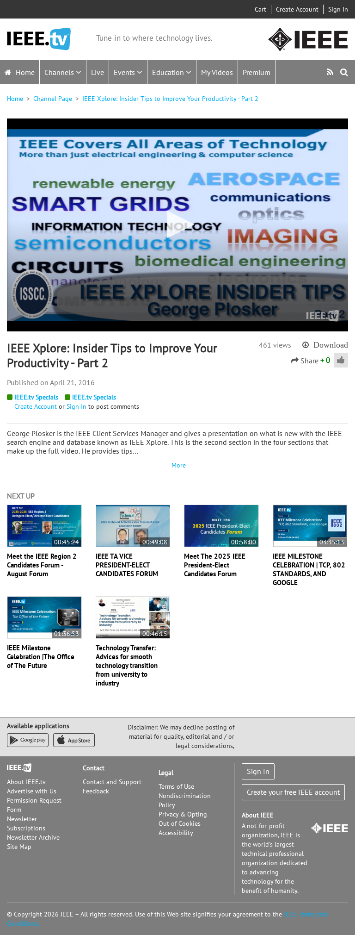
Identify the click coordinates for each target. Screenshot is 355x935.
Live (97, 72)
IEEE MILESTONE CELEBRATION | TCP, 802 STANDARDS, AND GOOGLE (309, 569)
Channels (60, 72)
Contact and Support (112, 782)
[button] (177, 224)
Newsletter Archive (33, 837)
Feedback (96, 791)
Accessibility (176, 833)
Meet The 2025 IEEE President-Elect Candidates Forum (214, 565)
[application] (177, 224)
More (177, 465)
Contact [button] (93, 768)
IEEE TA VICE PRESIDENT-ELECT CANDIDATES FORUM (127, 565)
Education (169, 72)
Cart (260, 9)
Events (125, 72)
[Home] (39, 39)
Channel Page (52, 98)
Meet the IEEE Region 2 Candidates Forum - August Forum (42, 565)
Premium (256, 72)
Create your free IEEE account (293, 792)
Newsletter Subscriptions (26, 823)
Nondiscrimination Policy (185, 800)
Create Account (297, 9)
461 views (275, 345)
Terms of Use (176, 786)
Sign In (338, 9)
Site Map (19, 846)
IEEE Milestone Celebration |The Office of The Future (40, 656)
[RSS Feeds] (331, 72)
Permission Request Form (34, 805)
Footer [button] (16, 768)
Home (24, 72)
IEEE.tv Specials (36, 397)
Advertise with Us (31, 791)
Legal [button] (166, 772)
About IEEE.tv (26, 782)
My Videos (217, 72)
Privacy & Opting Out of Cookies (183, 819)
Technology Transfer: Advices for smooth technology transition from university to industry (127, 665)
